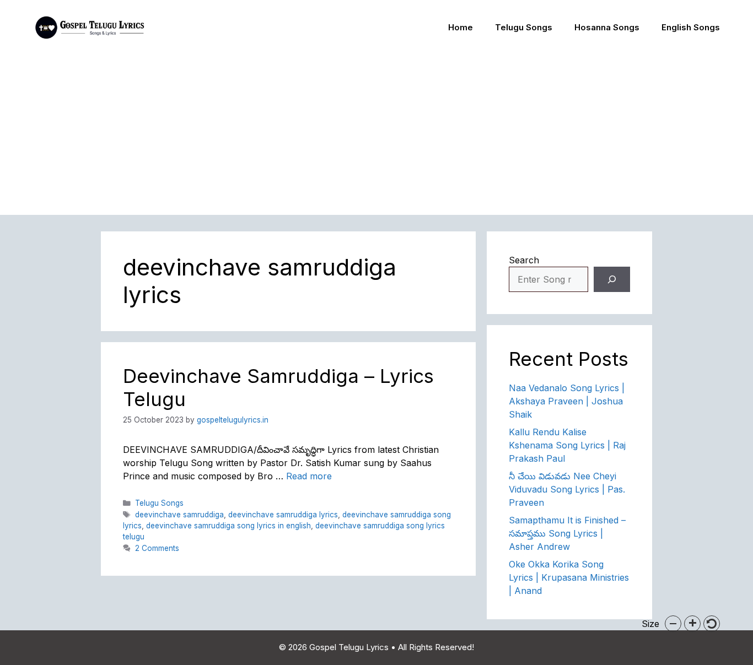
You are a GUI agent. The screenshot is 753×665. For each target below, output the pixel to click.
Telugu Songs (523, 27)
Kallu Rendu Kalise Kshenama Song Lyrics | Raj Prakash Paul (567, 445)
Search (524, 260)
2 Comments (157, 548)
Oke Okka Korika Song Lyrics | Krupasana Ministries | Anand (569, 577)
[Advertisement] (376, 138)
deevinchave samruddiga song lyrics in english (228, 525)
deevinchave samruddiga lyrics (283, 514)
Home (460, 27)
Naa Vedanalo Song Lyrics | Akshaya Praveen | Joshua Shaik (567, 401)
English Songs (690, 27)
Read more (309, 476)
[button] (673, 623)
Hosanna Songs (606, 27)
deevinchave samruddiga (179, 514)
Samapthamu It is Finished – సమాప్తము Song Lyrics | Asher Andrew (567, 533)
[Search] (612, 279)
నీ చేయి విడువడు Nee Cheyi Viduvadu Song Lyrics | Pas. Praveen (567, 489)
